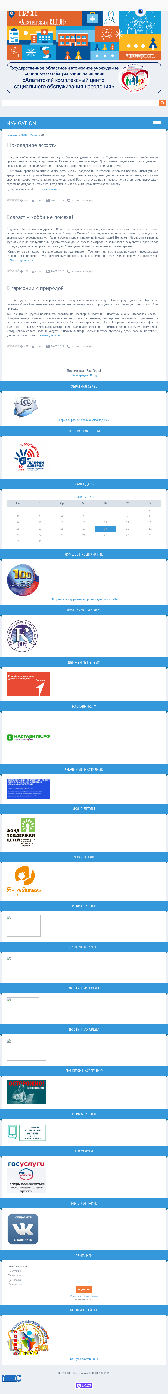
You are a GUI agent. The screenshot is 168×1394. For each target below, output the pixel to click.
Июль (33, 135)
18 (61, 528)
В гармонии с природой (35, 288)
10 (40, 522)
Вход (93, 375)
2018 (24, 135)
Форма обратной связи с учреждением (84, 420)
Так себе (17, 1284)
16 (17, 528)
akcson (39, 200)
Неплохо (16, 1280)
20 (105, 528)
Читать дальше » (49, 189)
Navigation (21, 123)
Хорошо (16, 1275)
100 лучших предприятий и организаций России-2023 (84, 599)
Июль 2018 (84, 496)
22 (150, 528)
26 (84, 535)
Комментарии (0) (82, 200)
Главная (12, 135)
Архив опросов (91, 1296)
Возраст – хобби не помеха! (40, 217)
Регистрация (79, 375)
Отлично (16, 1270)
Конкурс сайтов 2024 (84, 1359)
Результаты (75, 1296)
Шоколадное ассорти (32, 145)
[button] (140, 14)
